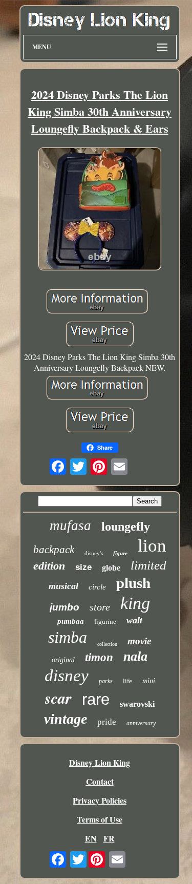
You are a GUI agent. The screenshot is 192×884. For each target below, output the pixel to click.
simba (67, 637)
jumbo (64, 607)
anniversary (141, 723)
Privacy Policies (99, 800)
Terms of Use (99, 819)
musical (63, 586)
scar (58, 698)
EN (91, 838)
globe (111, 567)
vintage (65, 719)
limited (148, 565)
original (63, 660)
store (100, 607)
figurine (105, 621)
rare (96, 699)
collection (107, 644)
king (135, 603)
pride (106, 722)
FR (109, 838)
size (83, 567)
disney (67, 675)
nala (135, 656)
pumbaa (70, 621)
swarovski (137, 704)
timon (99, 657)
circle (97, 587)
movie (139, 641)
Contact (100, 781)
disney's (93, 553)
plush (133, 583)
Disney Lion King (99, 762)
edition (49, 565)
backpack (53, 549)
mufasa (70, 525)
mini (148, 681)
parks (106, 681)
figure (120, 553)
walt (134, 620)
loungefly (125, 526)
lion (152, 546)
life (127, 681)
